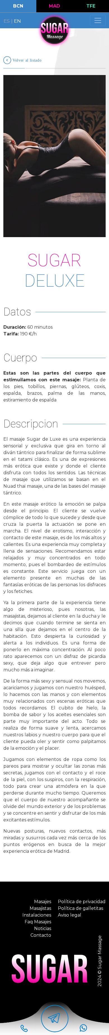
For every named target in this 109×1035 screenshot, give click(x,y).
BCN (18, 6)
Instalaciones (36, 915)
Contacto (40, 935)
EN (17, 21)
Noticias (42, 928)
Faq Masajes (38, 921)
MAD (54, 6)
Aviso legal (69, 915)
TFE (90, 6)
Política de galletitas (80, 908)
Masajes (42, 901)
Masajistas (40, 908)
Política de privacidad (82, 901)
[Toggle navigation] (98, 20)
